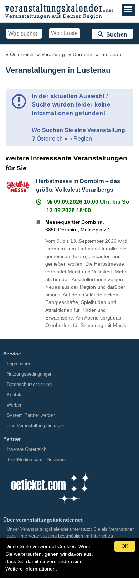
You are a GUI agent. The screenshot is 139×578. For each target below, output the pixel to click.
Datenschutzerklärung (29, 384)
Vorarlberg (53, 54)
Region (82, 139)
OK (125, 546)
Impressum (18, 363)
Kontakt (15, 394)
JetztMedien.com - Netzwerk (36, 459)
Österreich (22, 54)
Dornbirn (82, 54)
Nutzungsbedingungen (29, 374)
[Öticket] (51, 506)
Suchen (115, 35)
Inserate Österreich (26, 449)
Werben (14, 405)
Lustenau (110, 54)
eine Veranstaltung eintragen (36, 425)
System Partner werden (31, 415)
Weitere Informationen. (31, 569)
